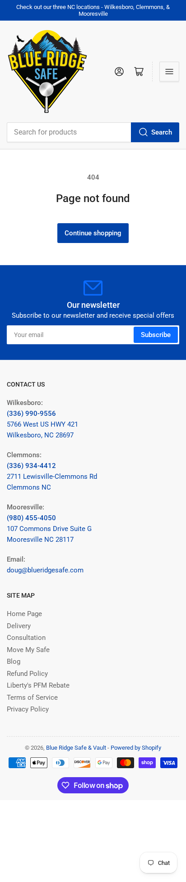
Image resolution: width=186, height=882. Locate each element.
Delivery (19, 626)
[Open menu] (169, 71)
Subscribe (156, 335)
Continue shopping (93, 233)
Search (161, 132)
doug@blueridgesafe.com (45, 570)
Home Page (24, 614)
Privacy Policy (28, 709)
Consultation (26, 638)
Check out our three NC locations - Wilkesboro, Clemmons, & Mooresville (93, 10)
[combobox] (93, 132)
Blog (13, 661)
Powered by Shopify (136, 747)
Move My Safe (28, 650)
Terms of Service (32, 697)
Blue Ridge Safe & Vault (76, 747)
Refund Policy (27, 674)
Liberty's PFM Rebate (38, 685)
